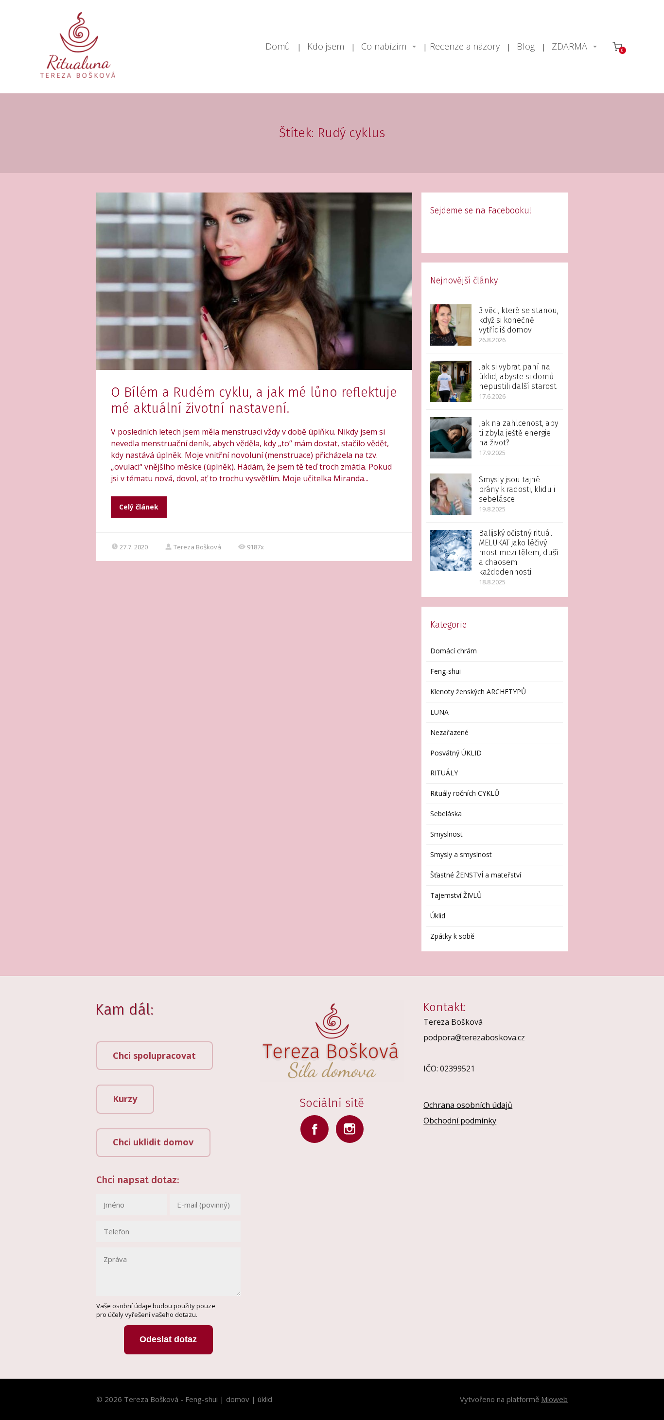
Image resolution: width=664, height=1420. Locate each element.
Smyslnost (446, 834)
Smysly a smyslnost (461, 854)
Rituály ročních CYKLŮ (464, 793)
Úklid (437, 915)
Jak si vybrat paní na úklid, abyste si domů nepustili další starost (518, 376)
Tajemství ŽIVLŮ (456, 895)
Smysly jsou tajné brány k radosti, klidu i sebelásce (517, 489)
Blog (526, 46)
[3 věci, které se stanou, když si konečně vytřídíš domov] (451, 325)
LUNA (439, 712)
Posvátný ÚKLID (456, 752)
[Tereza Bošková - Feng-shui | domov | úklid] (77, 46)
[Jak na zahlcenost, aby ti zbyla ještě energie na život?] (451, 437)
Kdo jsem (325, 46)
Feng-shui (445, 671)
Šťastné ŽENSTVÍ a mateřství (475, 874)
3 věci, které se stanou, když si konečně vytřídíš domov (519, 320)
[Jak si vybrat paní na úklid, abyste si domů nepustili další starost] (451, 381)
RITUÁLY (444, 772)
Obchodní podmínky (459, 1120)
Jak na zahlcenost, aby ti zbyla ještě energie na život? (518, 433)
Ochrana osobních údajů (467, 1105)
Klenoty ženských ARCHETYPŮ (478, 691)
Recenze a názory (465, 46)
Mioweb (554, 1399)
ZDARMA (569, 46)
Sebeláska (446, 813)
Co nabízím (383, 46)
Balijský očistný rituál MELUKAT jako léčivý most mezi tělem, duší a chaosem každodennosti (519, 552)
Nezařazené (449, 732)
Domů (277, 46)
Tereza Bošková (197, 547)
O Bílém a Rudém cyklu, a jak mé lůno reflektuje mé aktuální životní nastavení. (254, 400)
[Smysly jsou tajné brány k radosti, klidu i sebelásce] (451, 494)
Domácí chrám (453, 650)
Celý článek (138, 506)
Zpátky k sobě (452, 936)
